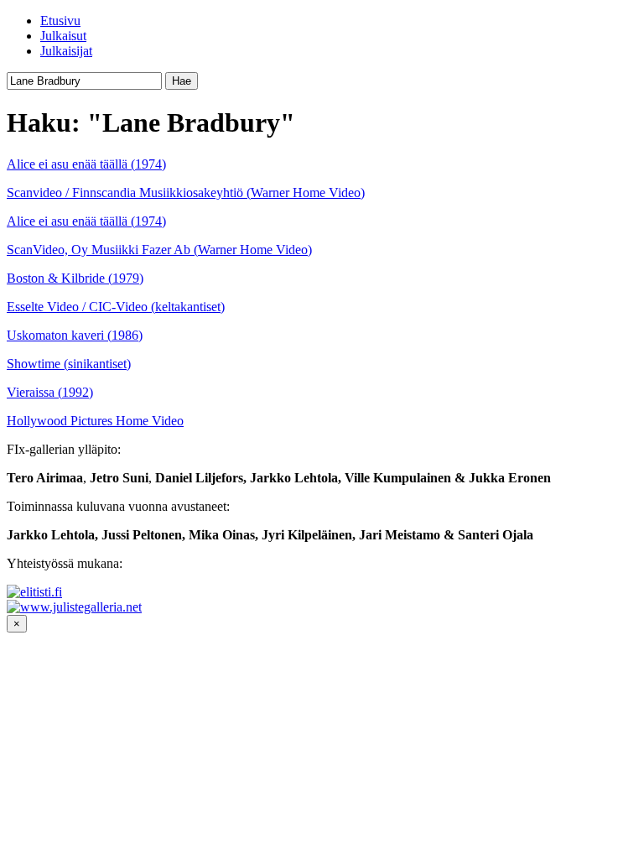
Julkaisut (63, 36)
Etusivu (60, 20)
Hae (181, 81)
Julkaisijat (66, 51)
